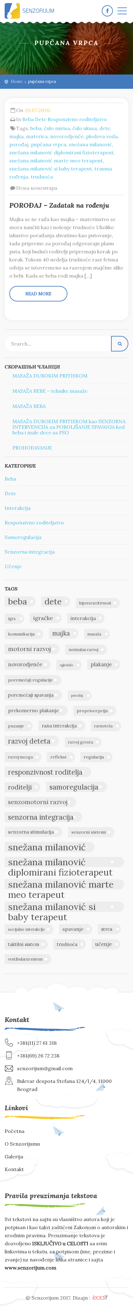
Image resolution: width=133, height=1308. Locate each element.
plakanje (101, 664)
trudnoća (42, 177)
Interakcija (18, 508)
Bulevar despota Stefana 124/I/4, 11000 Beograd (64, 1085)
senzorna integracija (41, 816)
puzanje (16, 726)
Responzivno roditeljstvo (77, 119)
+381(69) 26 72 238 (38, 1055)
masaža (94, 634)
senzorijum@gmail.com (45, 1068)
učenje (103, 944)
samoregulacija (73, 786)
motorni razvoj (29, 649)
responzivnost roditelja (45, 771)
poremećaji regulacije (30, 680)
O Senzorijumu (22, 1144)
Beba (28, 119)
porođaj (18, 144)
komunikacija (21, 634)
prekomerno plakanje (33, 710)
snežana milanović (90, 144)
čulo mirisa (57, 128)
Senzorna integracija (30, 552)
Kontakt (14, 1169)
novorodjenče (67, 136)
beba (35, 128)
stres (106, 929)
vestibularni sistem (25, 959)
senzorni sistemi (88, 832)
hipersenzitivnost (95, 603)
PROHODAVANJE (32, 447)
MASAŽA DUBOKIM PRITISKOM (50, 375)
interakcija (83, 618)
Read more (38, 293)
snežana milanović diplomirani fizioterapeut (61, 152)
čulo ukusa (84, 128)
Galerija (14, 1156)
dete (104, 128)
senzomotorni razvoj (38, 802)
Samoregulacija (23, 537)
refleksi (58, 757)
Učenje (13, 566)
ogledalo (66, 665)
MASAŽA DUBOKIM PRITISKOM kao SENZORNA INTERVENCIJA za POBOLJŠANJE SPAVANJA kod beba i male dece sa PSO (69, 427)
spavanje (73, 929)
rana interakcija (59, 726)
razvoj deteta (29, 740)
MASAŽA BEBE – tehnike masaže (50, 391)
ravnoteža (103, 726)
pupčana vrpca (48, 144)
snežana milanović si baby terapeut (50, 168)
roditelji (20, 787)
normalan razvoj (83, 649)
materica (37, 136)
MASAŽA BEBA (29, 406)
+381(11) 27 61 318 (37, 1043)
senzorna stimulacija (31, 832)
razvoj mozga (20, 757)
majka (16, 136)
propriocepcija (92, 710)
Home (17, 81)
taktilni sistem (23, 944)
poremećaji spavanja (31, 695)
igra (11, 618)
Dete (40, 119)
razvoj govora (80, 742)
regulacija (94, 757)
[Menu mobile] (122, 12)
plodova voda (102, 136)
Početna (14, 1131)
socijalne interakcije (26, 929)
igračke (43, 618)
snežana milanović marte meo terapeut (56, 160)
